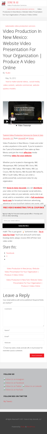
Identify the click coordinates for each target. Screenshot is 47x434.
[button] (23, 207)
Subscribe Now (23, 226)
